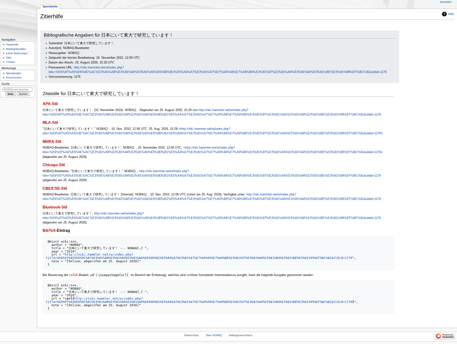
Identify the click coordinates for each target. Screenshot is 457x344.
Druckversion (14, 77)
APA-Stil (50, 104)
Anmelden (446, 1)
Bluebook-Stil (55, 207)
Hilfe (451, 14)
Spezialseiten (13, 73)
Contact (10, 61)
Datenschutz (191, 335)
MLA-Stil (50, 122)
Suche (5, 83)
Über (9, 57)
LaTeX (73, 275)
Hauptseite (12, 44)
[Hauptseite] (18, 18)
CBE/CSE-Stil (55, 188)
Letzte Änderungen (17, 53)
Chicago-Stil (54, 165)
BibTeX (49, 230)
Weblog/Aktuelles (16, 49)
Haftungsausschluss (241, 335)
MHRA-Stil (52, 141)
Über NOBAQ (214, 335)
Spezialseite (50, 6)
